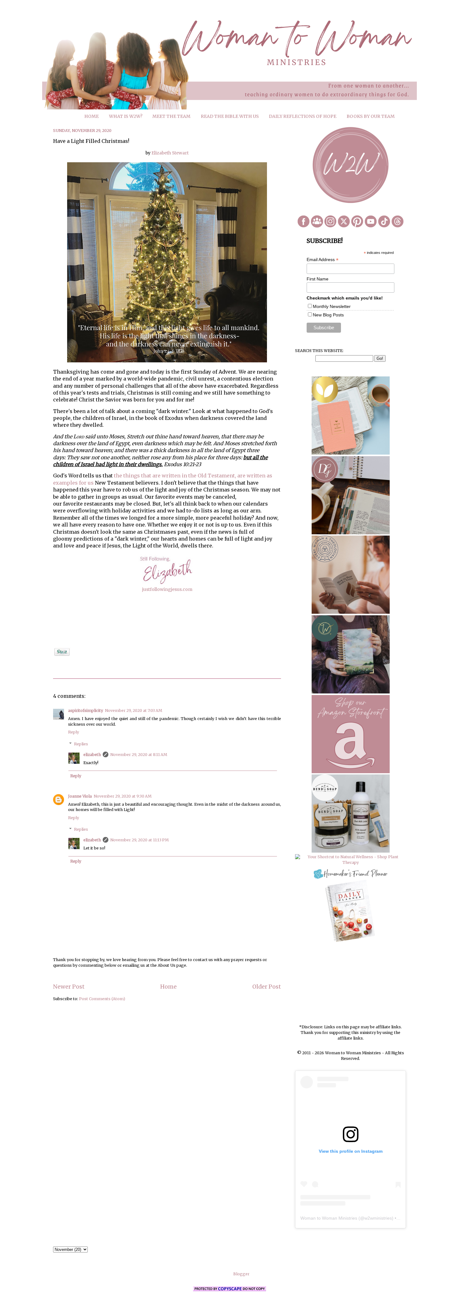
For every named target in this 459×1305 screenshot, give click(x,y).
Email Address (322, 260)
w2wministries (378, 1218)
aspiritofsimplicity (85, 710)
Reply (73, 732)
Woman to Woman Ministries (328, 1218)
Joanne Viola (80, 796)
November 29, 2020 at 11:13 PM (139, 840)
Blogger (241, 1274)
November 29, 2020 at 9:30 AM (122, 796)
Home (168, 986)
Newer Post (69, 986)
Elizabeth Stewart (170, 153)
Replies (81, 743)
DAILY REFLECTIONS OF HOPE (302, 116)
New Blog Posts (328, 314)
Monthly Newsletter (332, 306)
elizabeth (92, 754)
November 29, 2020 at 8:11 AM (138, 754)
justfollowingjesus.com (167, 589)
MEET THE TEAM (171, 116)
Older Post (266, 986)
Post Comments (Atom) (102, 998)
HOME (91, 116)
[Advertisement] (351, 984)
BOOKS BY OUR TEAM (371, 116)
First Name (317, 278)
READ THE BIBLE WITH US (230, 116)
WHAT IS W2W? (125, 116)
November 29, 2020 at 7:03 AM (133, 710)
